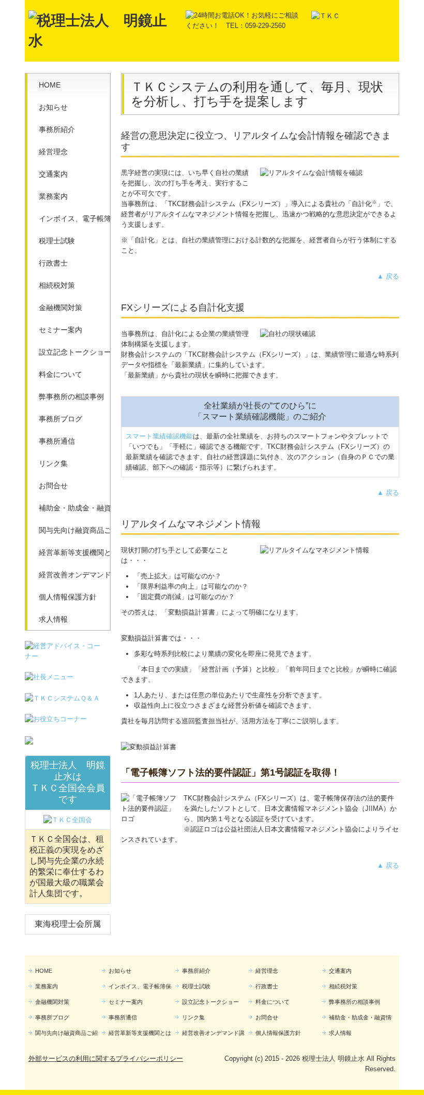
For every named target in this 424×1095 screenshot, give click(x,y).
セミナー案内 (60, 330)
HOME (49, 85)
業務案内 (53, 196)
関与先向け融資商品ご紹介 (74, 530)
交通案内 (53, 174)
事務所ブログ (60, 419)
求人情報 (53, 619)
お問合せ (53, 485)
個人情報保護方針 (68, 597)
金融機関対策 (60, 307)
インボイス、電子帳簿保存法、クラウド (74, 218)
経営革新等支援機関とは (74, 552)
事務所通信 (57, 441)
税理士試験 (57, 241)
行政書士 (53, 263)
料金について (60, 374)
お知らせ (53, 107)
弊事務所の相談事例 (71, 396)
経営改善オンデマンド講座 (74, 575)
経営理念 (53, 152)
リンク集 (53, 463)
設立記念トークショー (74, 352)
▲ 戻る (388, 276)
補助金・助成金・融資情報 (74, 508)
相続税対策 (57, 285)
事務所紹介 (57, 129)
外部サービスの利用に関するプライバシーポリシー (105, 1058)
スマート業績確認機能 (159, 436)
